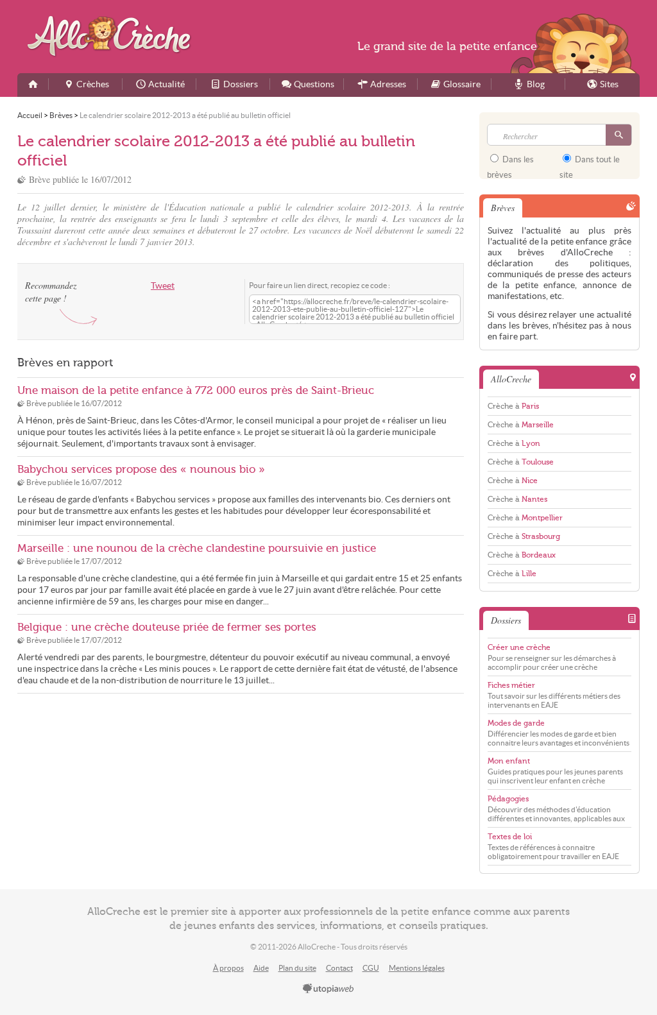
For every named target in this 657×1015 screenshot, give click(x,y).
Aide (261, 968)
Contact (339, 968)
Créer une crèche (519, 647)
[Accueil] (32, 85)
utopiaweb (328, 989)
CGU (371, 968)
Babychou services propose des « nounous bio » (141, 469)
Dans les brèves (510, 164)
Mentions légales (417, 968)
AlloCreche (112, 36)
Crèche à (513, 406)
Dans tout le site (589, 164)
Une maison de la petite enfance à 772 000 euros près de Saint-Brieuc (195, 390)
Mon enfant (509, 760)
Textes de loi (510, 836)
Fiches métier (511, 685)
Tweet (163, 286)
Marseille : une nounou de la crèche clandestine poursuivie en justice (196, 548)
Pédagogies (508, 798)
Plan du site (297, 968)
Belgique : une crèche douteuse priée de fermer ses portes (166, 627)
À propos (228, 968)
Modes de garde (516, 723)
